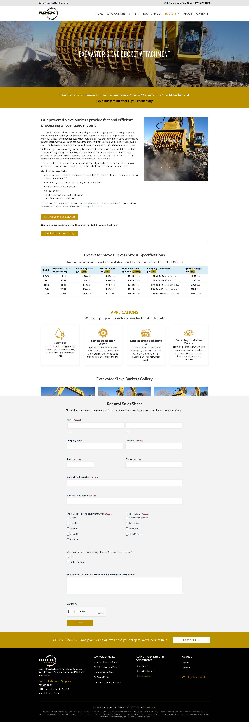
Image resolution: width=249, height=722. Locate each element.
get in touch (94, 206)
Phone (133, 459)
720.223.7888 (202, 3)
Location (134, 440)
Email (74, 459)
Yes (72, 556)
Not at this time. (77, 562)
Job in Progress (135, 534)
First (69, 431)
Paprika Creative (149, 707)
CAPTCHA (72, 604)
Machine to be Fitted (81, 495)
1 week (73, 518)
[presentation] (86, 612)
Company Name (74, 440)
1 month (73, 523)
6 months (74, 534)
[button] (59, 217)
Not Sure (74, 539)
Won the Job (134, 528)
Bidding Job (133, 523)
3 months (74, 528)
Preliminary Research (138, 518)
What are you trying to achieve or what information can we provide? (101, 574)
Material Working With (82, 477)
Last (127, 431)
